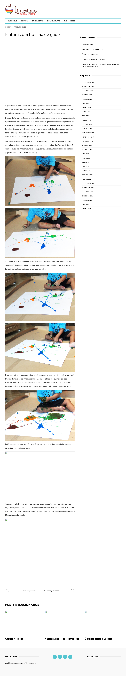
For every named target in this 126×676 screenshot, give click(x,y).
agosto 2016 (87, 200)
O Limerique (12, 21)
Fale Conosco (69, 21)
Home (7, 27)
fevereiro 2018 (87, 124)
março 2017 (86, 171)
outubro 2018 (87, 91)
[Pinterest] (70, 657)
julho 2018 (86, 103)
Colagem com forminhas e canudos (93, 59)
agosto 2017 (87, 149)
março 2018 (86, 120)
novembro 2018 (88, 86)
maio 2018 (86, 112)
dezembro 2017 (88, 133)
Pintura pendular (29, 591)
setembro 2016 (87, 196)
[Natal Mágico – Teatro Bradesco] (63, 623)
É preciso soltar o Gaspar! (90, 54)
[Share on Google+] (40, 579)
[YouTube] (65, 657)
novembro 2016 (88, 187)
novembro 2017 (88, 137)
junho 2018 (86, 107)
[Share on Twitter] (33, 579)
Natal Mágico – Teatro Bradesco (92, 49)
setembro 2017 (87, 145)
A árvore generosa (51, 591)
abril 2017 (86, 166)
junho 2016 (86, 208)
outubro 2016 (87, 192)
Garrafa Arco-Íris (87, 44)
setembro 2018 (87, 95)
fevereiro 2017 (87, 175)
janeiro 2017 (87, 179)
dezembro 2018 (88, 82)
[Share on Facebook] (26, 579)
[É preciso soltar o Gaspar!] (103, 623)
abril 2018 (86, 116)
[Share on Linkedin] (53, 579)
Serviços (24, 21)
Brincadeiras (37, 21)
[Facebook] (55, 657)
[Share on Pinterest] (46, 579)
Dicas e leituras (53, 21)
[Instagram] (60, 657)
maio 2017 (86, 162)
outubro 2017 (87, 141)
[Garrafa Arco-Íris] (23, 623)
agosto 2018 (87, 99)
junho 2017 (86, 158)
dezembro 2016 (88, 183)
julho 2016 (86, 204)
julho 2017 (86, 154)
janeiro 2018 (87, 129)
